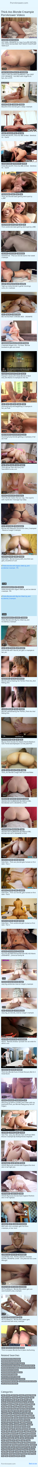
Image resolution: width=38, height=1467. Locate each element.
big (22, 739)
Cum (10, 1413)
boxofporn (5, 40)
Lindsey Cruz (5, 1254)
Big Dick (30, 1402)
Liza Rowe (5, 1132)
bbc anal (21, 133)
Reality (26, 1442)
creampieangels (6, 343)
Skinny (33, 1447)
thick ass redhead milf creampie (11, 1377)
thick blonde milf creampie (9, 1374)
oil (15, 587)
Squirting (31, 1449)
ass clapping (19, 495)
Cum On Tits (16, 1413)
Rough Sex (33, 1445)
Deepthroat (5, 1415)
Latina (8, 1431)
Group (10, 1424)
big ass (8, 314)
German (29, 1422)
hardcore (4, 556)
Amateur (21, 1395)
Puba (18, 1440)
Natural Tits (15, 1436)
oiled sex (20, 587)
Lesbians (20, 1431)
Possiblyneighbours (7, 617)
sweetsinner (20, 253)
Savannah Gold (17, 434)
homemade (23, 1224)
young (12, 465)
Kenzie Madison (6, 739)
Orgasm (27, 1436)
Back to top (33, 1463)
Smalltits (15, 1449)
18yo (3, 1395)
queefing (22, 284)
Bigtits (16, 1404)
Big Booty (17, 1402)
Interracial (25, 1429)
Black (20, 1404)
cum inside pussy (19, 1010)
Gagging (22, 1422)
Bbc (18, 1400)
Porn (3, 1440)
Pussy (28, 1440)
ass (20, 224)
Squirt (25, 1449)
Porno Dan (14, 1254)
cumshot (17, 617)
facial (17, 1163)
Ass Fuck (7, 1400)
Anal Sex (26, 1397)
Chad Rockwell (6, 829)
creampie (15, 104)
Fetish (13, 1420)
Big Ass (4, 1402)
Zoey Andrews (6, 194)
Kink (3, 1431)
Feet (8, 1420)
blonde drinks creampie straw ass (11, 1361)
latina (16, 709)
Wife (18, 1456)
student (22, 648)
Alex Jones (5, 253)
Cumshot (24, 1413)
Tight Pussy (32, 1454)
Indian (18, 1429)
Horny (24, 1427)
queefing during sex (12, 284)
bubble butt (20, 678)
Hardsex (30, 1424)
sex (13, 739)
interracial (10, 133)
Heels (3, 1427)
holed (21, 1193)
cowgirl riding (16, 314)
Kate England (6, 1163)
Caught (19, 1409)
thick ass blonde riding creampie (11, 1359)
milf (25, 1100)
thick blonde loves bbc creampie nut (12, 1372)
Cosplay (16, 1411)
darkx (3, 133)
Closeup (4, 1411)
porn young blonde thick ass (9, 1383)
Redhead (32, 1442)
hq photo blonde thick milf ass (27, 1381)
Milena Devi (5, 799)
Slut (3, 1449)
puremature (22, 1287)
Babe (13, 1400)
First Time (27, 1420)
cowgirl (23, 770)
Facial (32, 1418)
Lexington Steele (7, 164)
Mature (21, 1433)
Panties (4, 1438)
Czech (30, 1413)
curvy (16, 465)
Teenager (11, 1454)
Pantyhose (11, 1438)
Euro (21, 1418)
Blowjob (32, 1404)
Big (30, 1400)
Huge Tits (12, 1429)
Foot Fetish (5, 1422)
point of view (13, 1039)
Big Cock (24, 1402)
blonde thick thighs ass (27, 1365)
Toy (6, 1456)
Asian (32, 1397)
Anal (21, 1397)
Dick (11, 1415)
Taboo (24, 1451)
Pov (14, 1440)
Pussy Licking (14, 1442)
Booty (15, 1406)
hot (17, 224)
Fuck (11, 1422)
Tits (3, 1456)
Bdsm (26, 1400)
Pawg (16, 1438)
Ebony (16, 1418)
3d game (4, 373)
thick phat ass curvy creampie (10, 1368)
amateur (15, 1224)
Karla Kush (12, 253)
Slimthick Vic (16, 164)
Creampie (4, 1413)
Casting (13, 1409)
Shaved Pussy (26, 1447)
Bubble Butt (28, 1406)
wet (24, 224)
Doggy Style (22, 1415)
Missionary (32, 1433)
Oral (22, 1436)
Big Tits (4, 1404)
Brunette (21, 1406)
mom (7, 770)
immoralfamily (13, 951)
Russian (4, 1447)
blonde (4, 104)
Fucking (16, 1422)
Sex (9, 1447)
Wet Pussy (12, 1456)
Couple (22, 1411)
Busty (3, 1409)
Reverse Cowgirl (6, 1445)
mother (13, 770)
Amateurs (15, 1397)
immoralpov (23, 72)
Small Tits (8, 1449)
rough (22, 829)
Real (21, 1442)
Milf (26, 1433)
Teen (34, 1451)
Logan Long (14, 1193)
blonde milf (11, 495)
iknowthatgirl (22, 1039)
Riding (14, 1445)
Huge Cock (5, 1429)
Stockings (18, 1451)
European (26, 1418)
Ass (3, 1400)
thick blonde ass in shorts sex (10, 1370)
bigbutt (22, 465)
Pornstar (8, 1440)
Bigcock (10, 1404)
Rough (27, 1445)
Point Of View (29, 1438)
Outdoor (33, 1436)
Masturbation (13, 1433)
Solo (21, 1449)
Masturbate (5, 1433)
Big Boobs (10, 1402)
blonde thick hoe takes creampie (11, 1365)
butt (3, 314)
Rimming (20, 1445)
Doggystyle (30, 1415)
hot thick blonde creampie (27, 1368)
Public (23, 1440)
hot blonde (11, 1100)
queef (3, 284)
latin (18, 770)
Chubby (25, 1409)
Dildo (15, 1415)
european (15, 1348)
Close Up (31, 1409)
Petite (22, 1438)
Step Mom (4, 1451)
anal (3, 648)
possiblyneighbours (7, 587)
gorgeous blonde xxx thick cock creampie (13, 1379)
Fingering (19, 1420)
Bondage (4, 1406)
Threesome (24, 1454)
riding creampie (18, 526)
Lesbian (13, 1431)
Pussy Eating (5, 1442)
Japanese (32, 1429)
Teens (17, 1454)
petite (14, 343)
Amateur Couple (6, 1397)
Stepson (11, 1451)
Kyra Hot (16, 72)
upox (13, 194)
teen (13, 224)
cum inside (9, 526)
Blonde (26, 1404)
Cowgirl (28, 1411)
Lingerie (26, 1431)
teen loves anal (14, 40)
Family (4, 1420)
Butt (8, 1409)
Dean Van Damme (7, 72)
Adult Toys (14, 1395)
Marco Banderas (6, 434)
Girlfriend (4, 1424)
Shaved (18, 1447)
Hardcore (23, 1424)
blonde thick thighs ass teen (9, 1381)
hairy (23, 404)
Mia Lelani (14, 1287)
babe (9, 104)
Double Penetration (7, 1418)
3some (8, 1395)
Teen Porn (4, 1454)
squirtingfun (22, 1254)
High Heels (10, 1427)
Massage (33, 1431)
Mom (3, 1436)
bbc (16, 133)
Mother (8, 1436)
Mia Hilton (5, 1039)
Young (23, 1456)
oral (21, 194)
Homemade (17, 1427)
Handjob (16, 1424)
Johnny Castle (6, 1287)
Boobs (10, 1406)
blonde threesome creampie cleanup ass (13, 1363)
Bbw (21, 1400)
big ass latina (6, 678)
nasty (19, 404)
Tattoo (29, 1451)
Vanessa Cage (6, 1070)
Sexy (13, 1447)
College (10, 1411)
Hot (29, 1427)
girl (17, 648)
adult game (12, 373)
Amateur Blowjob (30, 1395)
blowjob (21, 104)
